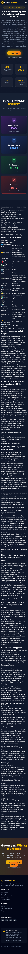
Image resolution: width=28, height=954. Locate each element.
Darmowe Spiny (5, 897)
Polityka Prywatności (6, 910)
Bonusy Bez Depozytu (7, 895)
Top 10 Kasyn (4, 892)
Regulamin (4, 913)
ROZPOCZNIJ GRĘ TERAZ (15, 863)
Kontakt (3, 906)
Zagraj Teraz (14, 53)
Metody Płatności (5, 899)
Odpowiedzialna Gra (6, 908)
